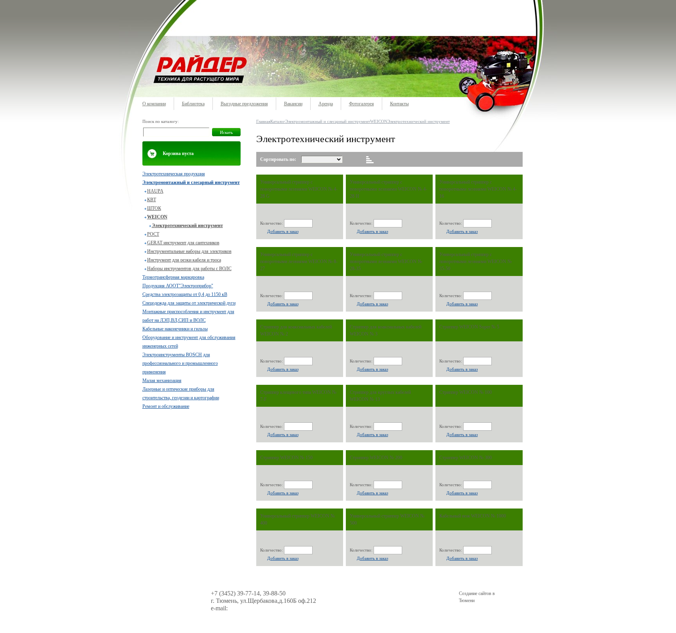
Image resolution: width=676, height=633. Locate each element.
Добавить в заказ (282, 231)
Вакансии (293, 103)
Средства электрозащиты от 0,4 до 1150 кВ (184, 294)
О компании (154, 103)
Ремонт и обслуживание (165, 406)
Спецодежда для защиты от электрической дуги (189, 303)
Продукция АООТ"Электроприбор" (177, 286)
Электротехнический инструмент (187, 225)
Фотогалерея (361, 103)
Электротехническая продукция (173, 174)
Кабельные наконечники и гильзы (175, 329)
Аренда (325, 103)
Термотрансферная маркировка (173, 277)
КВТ (151, 199)
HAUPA (155, 191)
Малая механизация (162, 380)
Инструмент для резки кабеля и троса (184, 260)
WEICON (157, 217)
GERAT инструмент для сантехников (183, 242)
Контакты (399, 103)
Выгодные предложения (244, 103)
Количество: (271, 223)
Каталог (277, 121)
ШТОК (154, 208)
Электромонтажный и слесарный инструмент (191, 182)
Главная (263, 121)
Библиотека (193, 103)
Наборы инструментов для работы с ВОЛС (189, 268)
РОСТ (153, 234)
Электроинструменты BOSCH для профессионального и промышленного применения (180, 363)
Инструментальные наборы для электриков (189, 251)
